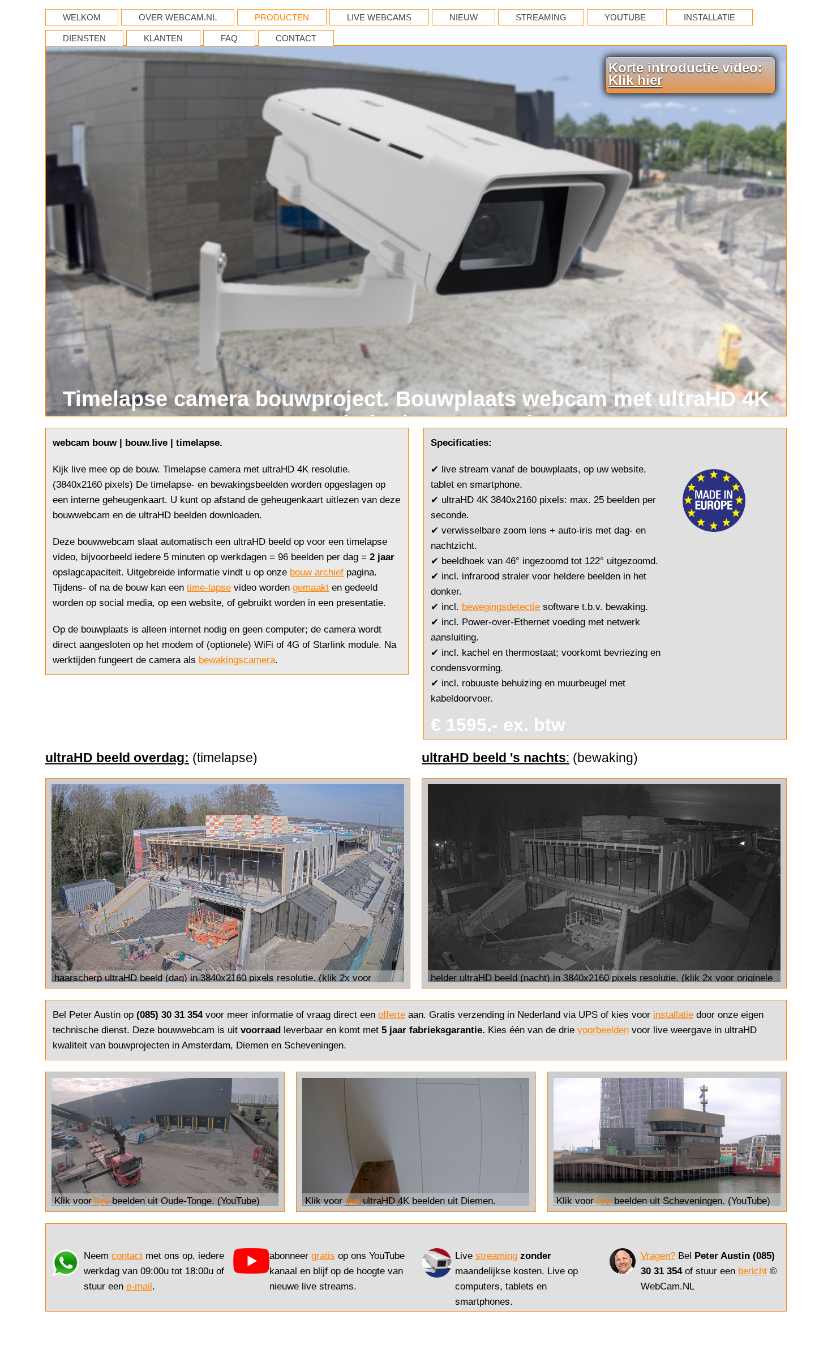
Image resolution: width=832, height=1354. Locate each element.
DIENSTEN (84, 38)
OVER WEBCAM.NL (178, 17)
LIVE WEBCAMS (379, 17)
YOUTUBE (625, 17)
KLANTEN (163, 38)
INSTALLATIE (709, 17)
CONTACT (296, 38)
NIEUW (463, 17)
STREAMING (541, 17)
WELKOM (82, 17)
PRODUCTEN (282, 17)
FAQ (229, 38)
